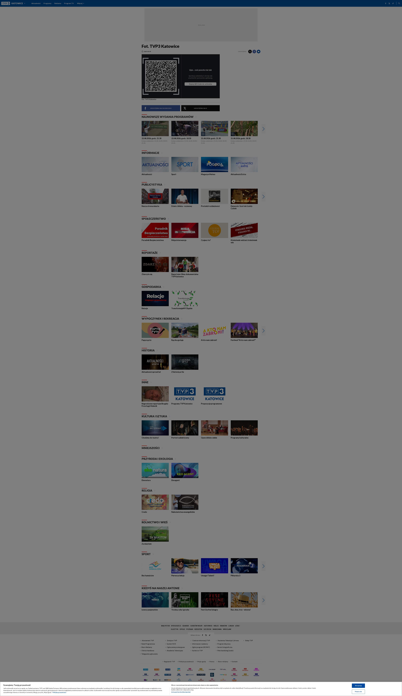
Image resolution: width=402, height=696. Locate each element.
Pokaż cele (358, 691)
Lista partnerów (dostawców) (180, 692)
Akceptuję (358, 685)
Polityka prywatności (59, 692)
